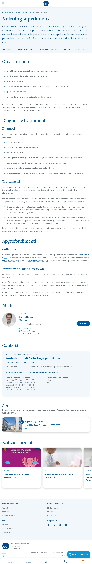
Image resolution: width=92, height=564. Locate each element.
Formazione (51, 515)
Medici (54, 49)
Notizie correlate (82, 49)
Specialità (24, 12)
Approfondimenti (42, 49)
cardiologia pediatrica (37, 261)
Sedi (70, 49)
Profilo (83, 323)
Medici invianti (52, 508)
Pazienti (5, 508)
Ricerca (50, 512)
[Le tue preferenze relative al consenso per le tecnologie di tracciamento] (4, 556)
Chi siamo (5, 525)
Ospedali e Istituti (8, 515)
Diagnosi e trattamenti (24, 49)
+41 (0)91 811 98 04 (17, 372)
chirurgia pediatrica (10, 261)
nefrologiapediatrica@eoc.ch (45, 372)
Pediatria (31, 12)
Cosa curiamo (7, 49)
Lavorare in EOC (8, 532)
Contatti (63, 49)
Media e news (7, 528)
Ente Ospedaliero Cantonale (12, 12)
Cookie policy (57, 553)
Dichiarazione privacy (39, 553)
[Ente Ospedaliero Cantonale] (46, 3)
